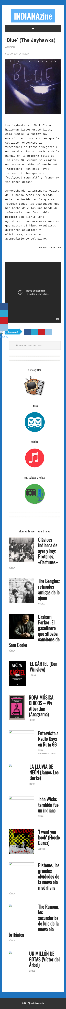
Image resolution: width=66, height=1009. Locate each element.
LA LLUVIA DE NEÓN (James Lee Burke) (44, 772)
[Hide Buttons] (4, 336)
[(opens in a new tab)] (21, 591)
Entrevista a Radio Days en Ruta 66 (48, 739)
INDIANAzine (33, 15)
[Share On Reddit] (48, 332)
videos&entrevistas (47, 753)
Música (12, 567)
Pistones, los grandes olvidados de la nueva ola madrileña (48, 876)
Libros (33, 675)
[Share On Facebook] (27, 332)
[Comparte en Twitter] (4, 313)
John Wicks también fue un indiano (48, 805)
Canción (10, 47)
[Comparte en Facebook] (4, 306)
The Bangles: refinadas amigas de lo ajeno (49, 589)
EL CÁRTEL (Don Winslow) (43, 666)
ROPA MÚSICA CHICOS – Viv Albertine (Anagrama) (41, 706)
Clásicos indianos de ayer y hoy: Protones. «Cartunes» (48, 550)
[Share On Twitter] (34, 332)
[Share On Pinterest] (41, 332)
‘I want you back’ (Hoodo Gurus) (49, 837)
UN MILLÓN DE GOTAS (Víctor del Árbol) (44, 959)
